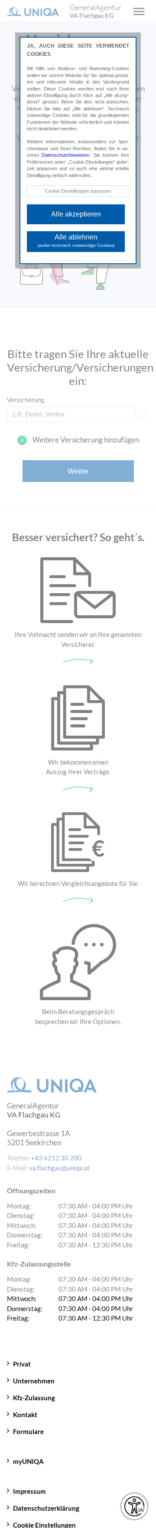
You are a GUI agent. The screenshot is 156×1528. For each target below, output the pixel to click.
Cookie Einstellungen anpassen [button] (78, 191)
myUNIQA (28, 1461)
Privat (22, 1364)
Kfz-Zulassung (34, 1398)
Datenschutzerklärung (46, 1508)
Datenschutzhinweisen (65, 155)
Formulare (28, 1431)
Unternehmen (34, 1381)
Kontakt (25, 1414)
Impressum (29, 1491)
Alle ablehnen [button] (76, 240)
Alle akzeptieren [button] (76, 214)
